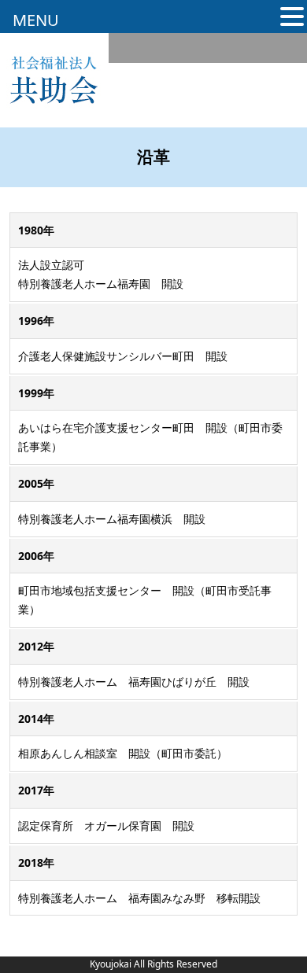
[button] (292, 18)
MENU (36, 20)
